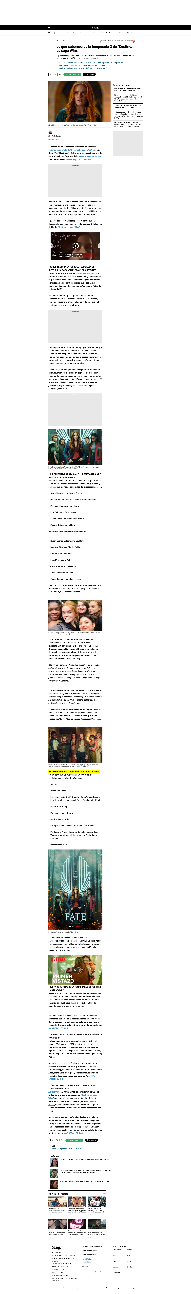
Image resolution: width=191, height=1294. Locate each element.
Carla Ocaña (56, 136)
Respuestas (117, 1250)
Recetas (130, 1267)
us (114, 1255)
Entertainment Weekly (87, 273)
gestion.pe (80, 1288)
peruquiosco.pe (123, 1288)
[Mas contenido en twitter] (95, 1272)
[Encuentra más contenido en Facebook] (50, 74)
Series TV (78, 1149)
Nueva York (88, 32)
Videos (129, 1250)
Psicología (96, 32)
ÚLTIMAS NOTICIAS (122, 85)
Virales (115, 1267)
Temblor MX (104, 32)
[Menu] (50, 28)
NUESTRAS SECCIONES (119, 1246)
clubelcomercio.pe (69, 1288)
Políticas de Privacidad (89, 1250)
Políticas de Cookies (89, 1254)
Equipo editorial (56, 1252)
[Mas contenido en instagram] (100, 1272)
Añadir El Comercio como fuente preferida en (117, 41)
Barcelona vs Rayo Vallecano (117, 32)
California (75, 32)
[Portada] (56, 1251)
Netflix (71, 1149)
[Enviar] (49, 33)
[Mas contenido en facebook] (91, 1272)
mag (132, 1288)
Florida (69, 32)
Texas (81, 32)
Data (128, 1255)
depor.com (90, 1288)
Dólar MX (129, 32)
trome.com (100, 1288)
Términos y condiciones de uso (92, 1246)
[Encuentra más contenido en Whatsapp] (59, 74)
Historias (116, 1273)
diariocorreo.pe (111, 1288)
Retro (129, 1261)
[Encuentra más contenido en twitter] (55, 74)
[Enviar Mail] (49, 136)
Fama (115, 1261)
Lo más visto (55, 1156)
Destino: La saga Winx (58, 1149)
